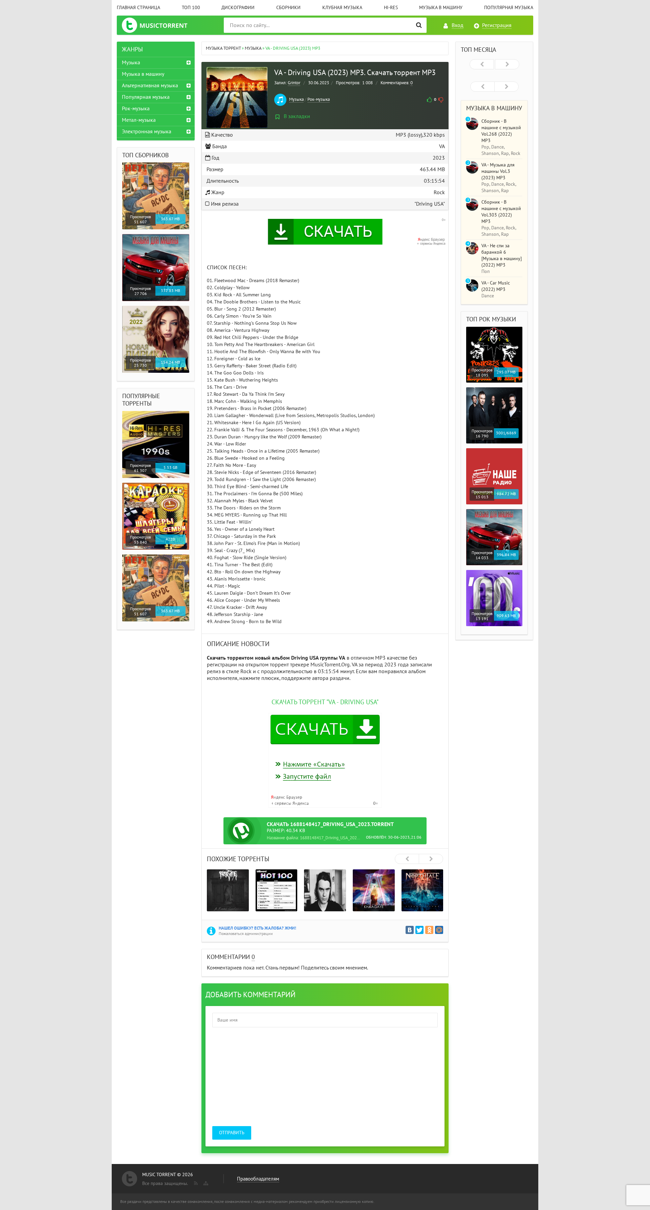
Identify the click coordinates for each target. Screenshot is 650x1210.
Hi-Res (391, 7)
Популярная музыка (508, 7)
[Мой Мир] (439, 930)
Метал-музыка (139, 120)
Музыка (296, 99)
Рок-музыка (318, 99)
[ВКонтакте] (410, 930)
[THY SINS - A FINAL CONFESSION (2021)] (228, 890)
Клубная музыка (342, 7)
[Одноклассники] (429, 930)
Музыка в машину (440, 7)
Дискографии (238, 7)
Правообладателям (258, 1179)
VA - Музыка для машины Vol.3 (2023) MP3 (498, 171)
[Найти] (419, 25)
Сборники (288, 7)
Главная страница (138, 7)
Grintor (294, 83)
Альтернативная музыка (150, 86)
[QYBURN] (325, 890)
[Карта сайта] (205, 1182)
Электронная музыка (146, 132)
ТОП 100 (191, 7)
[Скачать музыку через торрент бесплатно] (161, 25)
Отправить (231, 1133)
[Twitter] (419, 930)
